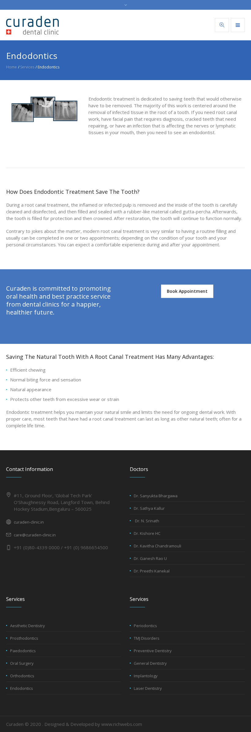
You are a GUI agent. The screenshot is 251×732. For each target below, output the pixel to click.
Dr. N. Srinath (147, 521)
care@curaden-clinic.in (35, 535)
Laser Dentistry (148, 688)
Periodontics (145, 625)
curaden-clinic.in (29, 522)
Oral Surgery (22, 663)
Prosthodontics (24, 638)
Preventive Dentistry (153, 650)
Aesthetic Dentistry (27, 625)
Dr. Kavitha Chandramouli (157, 546)
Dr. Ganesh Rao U (150, 558)
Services (27, 67)
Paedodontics (23, 650)
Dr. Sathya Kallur (149, 508)
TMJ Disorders (146, 638)
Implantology (146, 676)
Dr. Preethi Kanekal (152, 571)
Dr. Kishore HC (147, 533)
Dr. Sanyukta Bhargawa (156, 495)
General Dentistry (150, 663)
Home (11, 67)
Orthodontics (22, 676)
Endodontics (21, 688)
